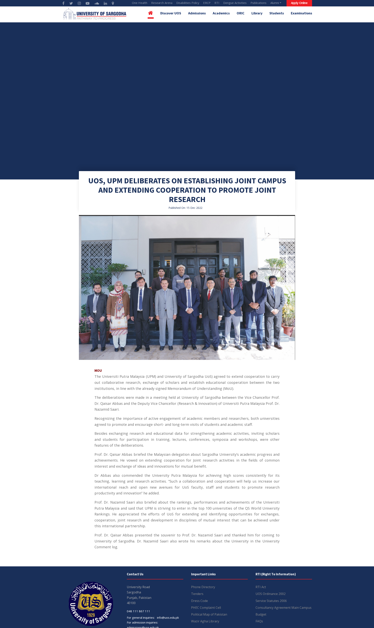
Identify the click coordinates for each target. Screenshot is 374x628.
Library (256, 13)
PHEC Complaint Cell (206, 607)
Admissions (197, 13)
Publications (258, 3)
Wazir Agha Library (205, 621)
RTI (216, 3)
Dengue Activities (235, 3)
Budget (261, 614)
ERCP (207, 3)
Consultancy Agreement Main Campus (283, 607)
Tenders (197, 594)
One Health (139, 3)
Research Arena (161, 3)
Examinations (301, 13)
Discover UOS (170, 13)
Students (276, 13)
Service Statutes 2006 (271, 601)
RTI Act (261, 587)
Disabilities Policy (187, 3)
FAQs (259, 621)
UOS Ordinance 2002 (271, 594)
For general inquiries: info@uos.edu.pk (153, 617)
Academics (221, 13)
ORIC (240, 13)
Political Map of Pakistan (209, 614)
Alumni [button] (274, 3)
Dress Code (199, 601)
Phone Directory (203, 587)
